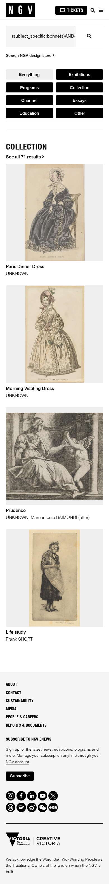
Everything (29, 75)
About (11, 685)
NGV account (17, 762)
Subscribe (20, 776)
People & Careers (22, 717)
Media (11, 709)
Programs (29, 88)
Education (29, 113)
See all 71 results (24, 157)
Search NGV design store (29, 56)
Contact (13, 693)
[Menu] (101, 10)
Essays (80, 101)
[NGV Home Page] (20, 10)
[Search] (93, 10)
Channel (29, 101)
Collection (79, 88)
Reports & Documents (26, 726)
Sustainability (20, 701)
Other (79, 113)
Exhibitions (79, 75)
